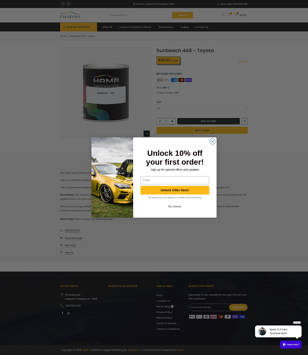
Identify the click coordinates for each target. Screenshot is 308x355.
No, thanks (174, 206)
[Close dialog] (212, 141)
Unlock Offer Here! (175, 190)
